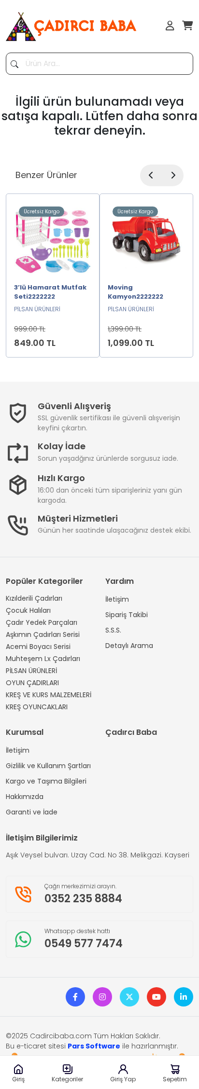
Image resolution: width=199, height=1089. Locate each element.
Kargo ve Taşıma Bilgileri (46, 781)
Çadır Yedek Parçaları (41, 622)
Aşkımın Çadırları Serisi (43, 634)
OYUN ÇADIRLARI (32, 683)
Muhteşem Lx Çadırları (43, 658)
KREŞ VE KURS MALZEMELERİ (48, 695)
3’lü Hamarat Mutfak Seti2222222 (50, 292)
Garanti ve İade (31, 812)
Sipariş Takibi (126, 615)
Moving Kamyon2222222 (135, 292)
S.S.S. (113, 630)
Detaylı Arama (129, 645)
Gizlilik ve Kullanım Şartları (48, 766)
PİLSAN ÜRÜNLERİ (31, 670)
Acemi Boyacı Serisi (38, 646)
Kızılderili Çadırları (34, 598)
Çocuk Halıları (28, 610)
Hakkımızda (24, 796)
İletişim (117, 599)
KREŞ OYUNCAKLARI (37, 707)
